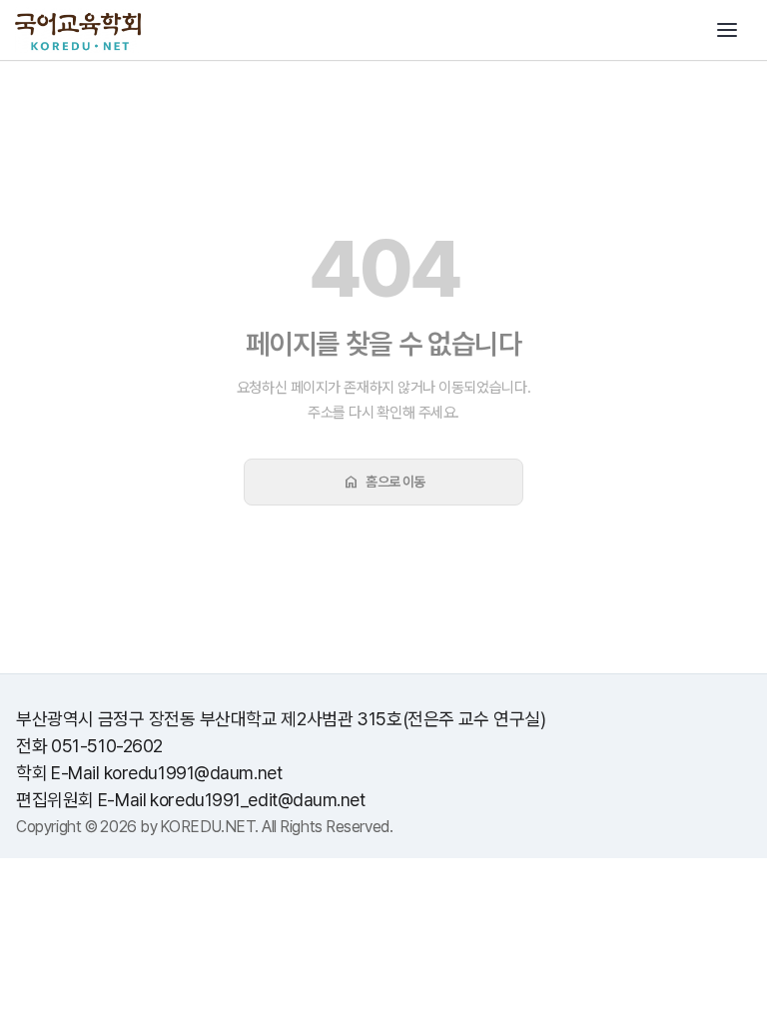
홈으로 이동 (383, 482)
